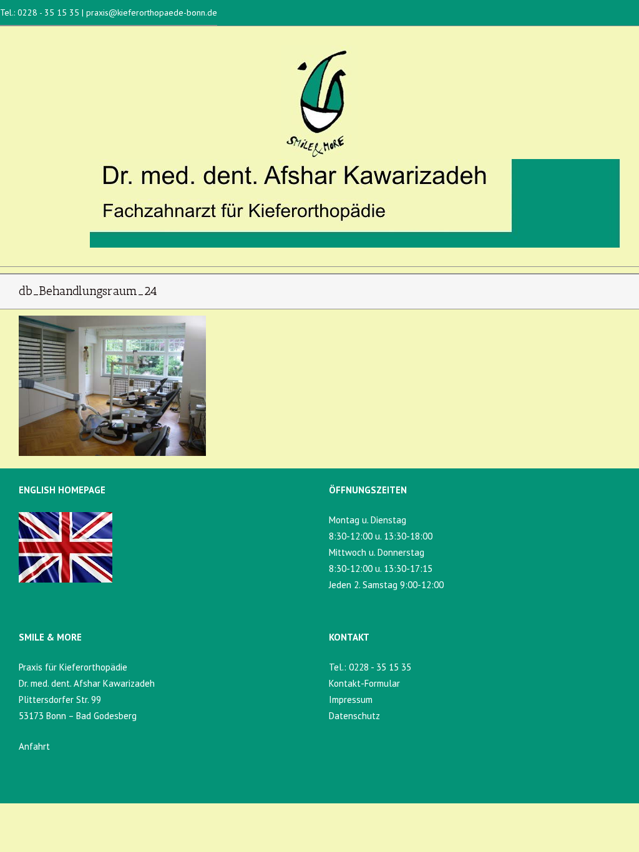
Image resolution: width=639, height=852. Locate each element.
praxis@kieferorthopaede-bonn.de (150, 12)
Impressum (351, 699)
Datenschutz (354, 716)
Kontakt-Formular (364, 683)
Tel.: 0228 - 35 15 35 (41, 12)
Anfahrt (34, 746)
